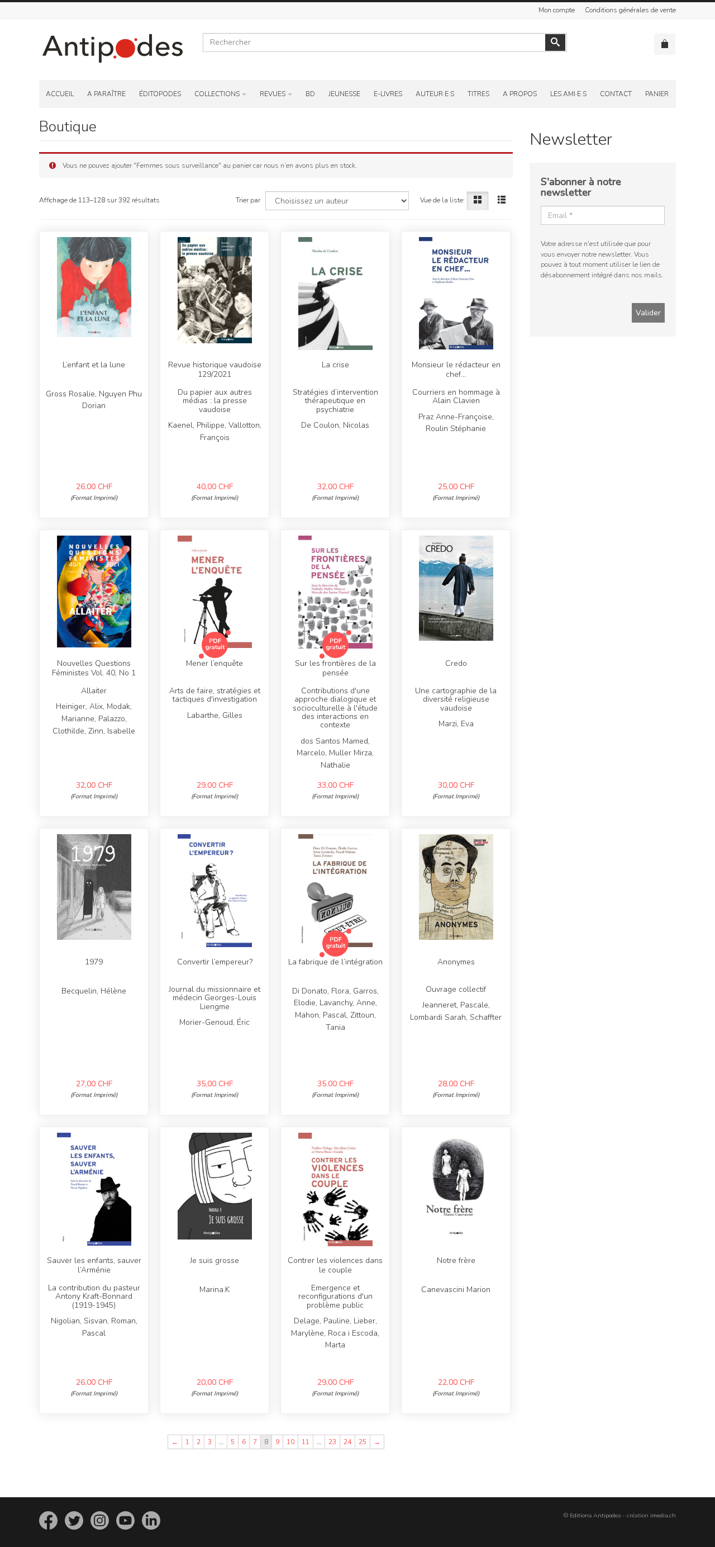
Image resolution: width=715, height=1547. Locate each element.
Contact (616, 93)
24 (347, 1441)
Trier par (248, 200)
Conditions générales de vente (630, 10)
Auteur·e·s (435, 93)
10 (290, 1441)
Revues (272, 93)
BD (310, 93)
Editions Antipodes (595, 1515)
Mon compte (556, 10)
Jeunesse (344, 93)
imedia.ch (663, 1515)
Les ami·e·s (568, 93)
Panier (657, 93)
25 (362, 1441)
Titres (478, 93)
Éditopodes (160, 93)
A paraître (106, 93)
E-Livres (388, 93)
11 (305, 1441)
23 (332, 1441)
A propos (520, 93)
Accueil (60, 93)
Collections (217, 93)
